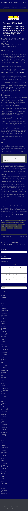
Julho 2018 (3, 435)
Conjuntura (20, 38)
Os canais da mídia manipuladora (23, 237)
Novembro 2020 (4, 390)
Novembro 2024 (4, 311)
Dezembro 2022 (4, 349)
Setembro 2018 (4, 432)
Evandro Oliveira (6, 46)
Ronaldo (16, 228)
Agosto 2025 (3, 297)
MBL (3, 226)
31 (6, 281)
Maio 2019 (3, 419)
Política (17, 39)
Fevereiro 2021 (4, 385)
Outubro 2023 (4, 333)
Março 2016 (3, 481)
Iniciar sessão (4, 490)
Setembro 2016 (4, 471)
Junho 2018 (3, 437)
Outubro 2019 (4, 411)
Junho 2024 (3, 320)
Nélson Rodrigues (19, 72)
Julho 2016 (3, 475)
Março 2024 (3, 324)
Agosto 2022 (3, 355)
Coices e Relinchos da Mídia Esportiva (11, 88)
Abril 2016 (3, 479)
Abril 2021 (3, 382)
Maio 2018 (3, 439)
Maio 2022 (3, 360)
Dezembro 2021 (4, 369)
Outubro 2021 (4, 372)
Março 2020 (3, 403)
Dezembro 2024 (4, 310)
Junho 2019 (3, 417)
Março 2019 (3, 422)
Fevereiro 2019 (4, 424)
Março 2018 (3, 442)
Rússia (20, 228)
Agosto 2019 (3, 414)
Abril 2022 (3, 362)
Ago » (5, 283)
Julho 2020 (3, 396)
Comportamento (14, 38)
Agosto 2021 (3, 375)
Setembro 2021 (4, 373)
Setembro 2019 (4, 413)
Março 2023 (3, 344)
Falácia (17, 222)
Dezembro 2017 (4, 447)
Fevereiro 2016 (4, 483)
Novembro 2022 (4, 351)
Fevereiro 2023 (4, 346)
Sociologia (22, 39)
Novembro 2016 (4, 468)
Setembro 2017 (4, 452)
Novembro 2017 (4, 448)
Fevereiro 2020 (4, 404)
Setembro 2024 (4, 315)
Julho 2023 (3, 338)
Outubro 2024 (4, 313)
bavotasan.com (19, 508)
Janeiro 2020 (4, 406)
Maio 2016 (3, 478)
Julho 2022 (3, 357)
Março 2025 (3, 305)
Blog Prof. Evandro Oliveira (13, 2)
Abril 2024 (3, 323)
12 (13, 274)
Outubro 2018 (4, 430)
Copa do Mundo (22, 220)
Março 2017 (3, 461)
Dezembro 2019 (4, 408)
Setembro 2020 (4, 393)
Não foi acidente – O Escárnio (6, 237)
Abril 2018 (3, 440)
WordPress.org (4, 495)
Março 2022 (3, 364)
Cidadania (8, 38)
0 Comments (5, 41)
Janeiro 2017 (3, 465)
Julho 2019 (3, 416)
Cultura (3, 222)
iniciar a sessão (8, 244)
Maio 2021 (3, 380)
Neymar (15, 226)
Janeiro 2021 (3, 386)
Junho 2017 (3, 457)
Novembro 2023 (4, 331)
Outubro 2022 (4, 352)
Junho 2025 (3, 300)
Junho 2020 (3, 398)
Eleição (7, 39)
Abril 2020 (3, 401)
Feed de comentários (5, 493)
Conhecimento (14, 220)
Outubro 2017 (4, 450)
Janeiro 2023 (3, 347)
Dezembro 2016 (4, 466)
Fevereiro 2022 (4, 365)
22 (24, 277)
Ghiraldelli (15, 224)
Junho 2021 (3, 378)
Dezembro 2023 (4, 329)
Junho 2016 (3, 476)
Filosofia (14, 39)
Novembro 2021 (4, 370)
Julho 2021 (3, 377)
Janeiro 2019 (3, 426)
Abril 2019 (3, 421)
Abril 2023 (3, 342)
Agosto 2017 (3, 453)
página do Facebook (19, 214)
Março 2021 (3, 383)
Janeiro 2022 (3, 367)
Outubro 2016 (4, 470)
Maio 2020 (3, 399)
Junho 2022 (3, 359)
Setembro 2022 (4, 354)
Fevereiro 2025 (4, 307)
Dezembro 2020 (4, 388)
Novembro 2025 (4, 293)
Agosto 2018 (3, 434)
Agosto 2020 (3, 395)
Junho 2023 (3, 339)
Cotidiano (24, 38)
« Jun (2, 283)
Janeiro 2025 (3, 308)
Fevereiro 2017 (4, 463)
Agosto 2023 (3, 336)
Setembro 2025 (4, 295)
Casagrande (8, 220)
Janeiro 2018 (3, 445)
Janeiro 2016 (3, 484)
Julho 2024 (3, 318)
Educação (3, 39)
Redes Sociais (10, 228)
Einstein (13, 222)
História (23, 224)
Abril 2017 (3, 460)
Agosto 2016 (3, 473)
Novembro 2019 (4, 409)
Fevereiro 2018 (4, 444)
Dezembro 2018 (4, 427)
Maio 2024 (3, 321)
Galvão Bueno (8, 224)
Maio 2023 (3, 341)
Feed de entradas (4, 491)
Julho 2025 (3, 298)
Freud (3, 224)
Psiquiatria (4, 228)
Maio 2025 (3, 302)
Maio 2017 (3, 458)
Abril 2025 (3, 303)
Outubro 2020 (4, 391)
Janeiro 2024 (3, 328)
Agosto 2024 (3, 316)
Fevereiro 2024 (4, 326)
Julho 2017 (3, 455)
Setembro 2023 (4, 334)
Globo (19, 224)
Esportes (10, 39)
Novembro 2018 (4, 429)
